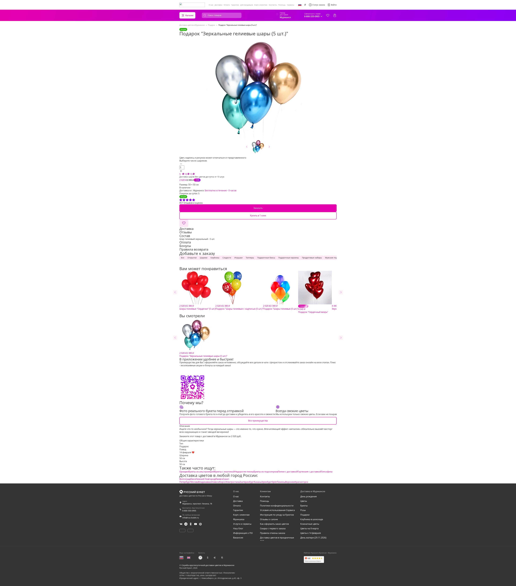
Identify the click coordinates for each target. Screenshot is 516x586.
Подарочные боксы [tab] (266, 257)
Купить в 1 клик (258, 215)
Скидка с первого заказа (273, 528)
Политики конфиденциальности (276, 505)
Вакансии (238, 537)
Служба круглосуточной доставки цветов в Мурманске (208, 565)
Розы (303, 510)
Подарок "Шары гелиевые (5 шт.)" (280, 307)
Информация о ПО (243, 533)
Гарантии (235, 5)
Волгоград (184, 479)
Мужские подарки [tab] (333, 257)
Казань (257, 481)
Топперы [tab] (250, 257)
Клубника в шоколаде (311, 519)
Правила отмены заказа (272, 533)
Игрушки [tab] (238, 257)
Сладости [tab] (227, 257)
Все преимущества (258, 420)
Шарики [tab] (203, 257)
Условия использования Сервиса (277, 510)
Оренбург (266, 481)
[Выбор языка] (299, 4)
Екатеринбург (247, 481)
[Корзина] (335, 15)
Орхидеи (184, 471)
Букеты (304, 505)
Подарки (304, 514)
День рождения (308, 496)
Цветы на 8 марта (309, 528)
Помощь (282, 5)
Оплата (227, 5)
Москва (194, 481)
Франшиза (238, 519)
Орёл (274, 481)
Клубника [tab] (215, 257)
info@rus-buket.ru (190, 517)
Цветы (303, 501)
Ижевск (219, 479)
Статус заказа (318, 4)
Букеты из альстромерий (201, 471)
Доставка (218, 5)
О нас (211, 5)
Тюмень (281, 481)
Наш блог (238, 528)
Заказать (258, 207)
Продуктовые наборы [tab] (312, 257)
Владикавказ (204, 481)
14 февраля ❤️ (186, 452)
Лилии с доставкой (288, 471)
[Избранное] (328, 15)
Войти (334, 4)
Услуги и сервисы (242, 523)
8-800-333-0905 (189, 510)
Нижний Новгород (205, 479)
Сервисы (290, 5)
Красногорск (301, 481)
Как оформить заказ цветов (274, 523)
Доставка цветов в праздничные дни (277, 539)
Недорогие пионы (244, 471)
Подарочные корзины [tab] (288, 257)
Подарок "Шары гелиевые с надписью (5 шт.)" (239, 307)
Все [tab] (182, 257)
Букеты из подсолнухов (266, 471)
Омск (193, 479)
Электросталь (232, 481)
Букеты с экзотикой (224, 471)
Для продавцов (246, 5)
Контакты (273, 5)
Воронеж (290, 481)
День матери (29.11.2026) (313, 537)
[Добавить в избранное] (183, 223)
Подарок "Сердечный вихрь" (313, 309)
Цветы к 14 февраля (310, 533)
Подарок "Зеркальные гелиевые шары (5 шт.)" (203, 354)
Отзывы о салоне (269, 519)
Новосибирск (218, 481)
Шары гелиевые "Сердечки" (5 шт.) (197, 307)
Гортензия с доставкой (309, 471)
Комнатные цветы (309, 523)
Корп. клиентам (260, 5)
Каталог (189, 15)
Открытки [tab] (192, 257)
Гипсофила (326, 471)
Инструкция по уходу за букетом (277, 514)
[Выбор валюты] (305, 4)
